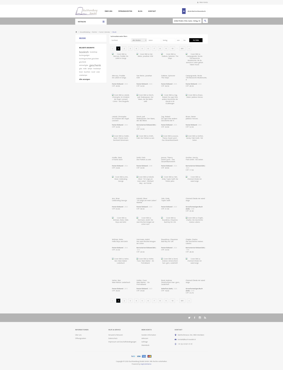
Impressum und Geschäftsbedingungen (122, 342)
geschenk (95, 65)
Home (76, 32)
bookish (84, 52)
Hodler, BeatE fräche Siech (117, 158)
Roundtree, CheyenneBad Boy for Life (169, 240)
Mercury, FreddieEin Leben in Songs (119, 76)
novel (93, 72)
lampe (90, 68)
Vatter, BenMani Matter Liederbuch (121, 281)
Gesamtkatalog (85, 32)
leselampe (97, 68)
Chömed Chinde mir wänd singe (195, 199)
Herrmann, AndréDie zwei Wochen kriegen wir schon (146, 241)
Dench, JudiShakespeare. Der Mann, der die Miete (146, 118)
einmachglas (83, 65)
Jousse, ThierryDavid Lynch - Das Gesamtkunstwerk (168, 159)
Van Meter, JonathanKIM (144, 76)
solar (98, 72)
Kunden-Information (149, 335)
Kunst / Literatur (104, 32)
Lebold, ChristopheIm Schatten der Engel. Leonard (120, 118)
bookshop (93, 52)
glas (80, 68)
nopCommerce (146, 364)
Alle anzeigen (84, 79)
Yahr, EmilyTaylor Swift (165, 199)
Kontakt (152, 11)
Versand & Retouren (115, 335)
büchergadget (84, 55)
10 (172, 48)
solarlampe (83, 75)
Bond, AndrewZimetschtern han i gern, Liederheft (170, 282)
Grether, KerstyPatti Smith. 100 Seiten (194, 158)
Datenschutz (112, 338)
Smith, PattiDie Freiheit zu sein (144, 158)
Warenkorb (145, 345)
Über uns (108, 11)
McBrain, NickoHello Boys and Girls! (120, 240)
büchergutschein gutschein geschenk (89, 60)
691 (182, 48)
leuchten (87, 72)
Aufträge (145, 342)
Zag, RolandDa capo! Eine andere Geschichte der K (169, 118)
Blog (140, 11)
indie (85, 68)
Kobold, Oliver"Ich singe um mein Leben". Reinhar (147, 200)
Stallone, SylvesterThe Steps (168, 76)
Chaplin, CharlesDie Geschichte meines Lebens (194, 241)
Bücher (94, 32)
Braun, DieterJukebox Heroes (192, 117)
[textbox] (187, 20)
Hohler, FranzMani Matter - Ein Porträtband (143, 282)
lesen (81, 72)
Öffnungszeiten (125, 11)
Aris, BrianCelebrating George (119, 199)
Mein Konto (203, 2)
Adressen (145, 338)
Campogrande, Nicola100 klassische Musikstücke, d (196, 77)
